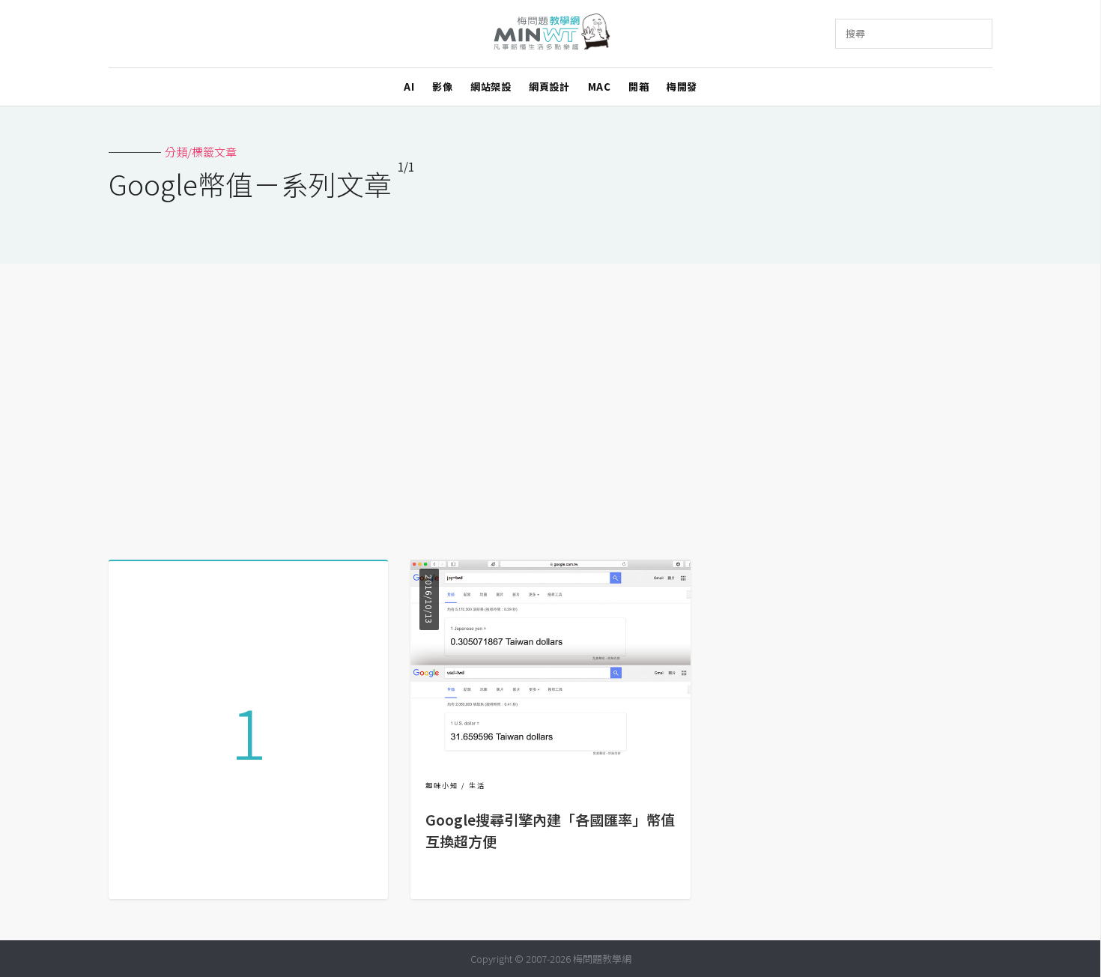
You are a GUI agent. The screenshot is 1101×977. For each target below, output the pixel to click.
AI (409, 86)
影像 (442, 86)
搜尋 (855, 33)
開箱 (638, 86)
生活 (477, 785)
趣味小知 (441, 785)
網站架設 (490, 86)
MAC (599, 86)
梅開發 (682, 86)
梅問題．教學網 (551, 34)
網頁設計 (549, 86)
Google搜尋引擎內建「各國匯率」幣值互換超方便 (550, 830)
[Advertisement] (550, 406)
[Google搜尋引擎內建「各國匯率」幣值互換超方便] (550, 750)
